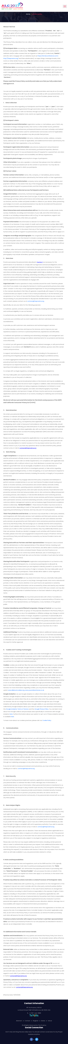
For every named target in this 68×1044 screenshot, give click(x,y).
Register (35, 1021)
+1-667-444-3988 (35, 1013)
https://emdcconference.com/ (48, 56)
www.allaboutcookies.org (16, 690)
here (11, 714)
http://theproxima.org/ (11, 58)
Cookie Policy (46, 720)
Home (28, 14)
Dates (43, 1021)
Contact (27, 1021)
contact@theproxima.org (35, 301)
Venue (50, 1021)
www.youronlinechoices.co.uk (34, 690)
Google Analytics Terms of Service (17, 709)
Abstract (19, 1021)
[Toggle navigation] (65, 6)
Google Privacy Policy (41, 709)
